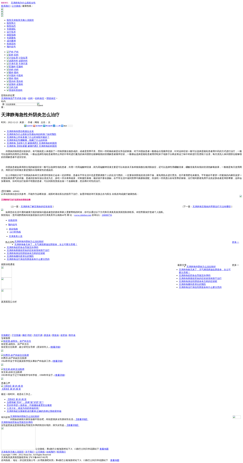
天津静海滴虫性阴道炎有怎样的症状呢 (26, 253)
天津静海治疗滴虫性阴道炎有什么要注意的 (28, 259)
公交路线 (16, 6)
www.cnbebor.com (82, 215)
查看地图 (104, 449)
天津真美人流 (15, 236)
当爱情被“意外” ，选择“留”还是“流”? (25, 402)
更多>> (235, 242)
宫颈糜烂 (5, 335)
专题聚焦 (11, 38)
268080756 (107, 215)
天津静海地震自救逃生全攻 (20, 131)
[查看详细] (55, 347)
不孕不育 (23, 63)
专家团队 (11, 29)
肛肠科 (19, 66)
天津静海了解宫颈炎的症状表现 (36, 206)
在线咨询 (12, 220)
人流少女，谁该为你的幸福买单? (23, 408)
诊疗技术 (11, 32)
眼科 (16, 72)
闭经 (29, 335)
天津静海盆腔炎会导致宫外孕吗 (22, 247)
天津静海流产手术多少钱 (13, 98)
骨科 (16, 78)
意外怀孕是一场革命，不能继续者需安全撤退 (29, 405)
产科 (16, 52)
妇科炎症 (39, 98)
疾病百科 (11, 44)
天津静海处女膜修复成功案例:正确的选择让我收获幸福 (34, 411)
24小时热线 (15, 232)
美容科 (19, 90)
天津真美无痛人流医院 (12, 452)
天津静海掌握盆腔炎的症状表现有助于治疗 (28, 250)
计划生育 (23, 58)
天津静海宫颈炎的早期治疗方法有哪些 (212, 206)
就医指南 (11, 35)
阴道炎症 (51, 98)
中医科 (19, 75)
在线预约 (50, 452)
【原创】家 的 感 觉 (11, 389)
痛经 (24, 335)
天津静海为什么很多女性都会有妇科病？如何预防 (31, 134)
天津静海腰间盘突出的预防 (20, 256)
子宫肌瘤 (16, 335)
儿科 (16, 87)
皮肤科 (19, 84)
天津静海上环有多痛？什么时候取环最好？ (28, 137)
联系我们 (5, 6)
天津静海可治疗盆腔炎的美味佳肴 (16, 200)
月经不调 (37, 335)
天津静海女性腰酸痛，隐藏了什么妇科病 (27, 140)
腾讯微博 (49, 126)
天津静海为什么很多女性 (23, 3)
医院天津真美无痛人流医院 (20, 20)
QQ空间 (30, 126)
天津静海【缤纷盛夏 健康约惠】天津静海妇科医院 (32, 146)
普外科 (19, 81)
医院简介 (11, 23)
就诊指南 (13, 229)
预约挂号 (11, 46)
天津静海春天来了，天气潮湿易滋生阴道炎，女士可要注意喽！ (45, 244)
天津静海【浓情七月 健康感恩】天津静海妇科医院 (32, 143)
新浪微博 (39, 126)
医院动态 (11, 26)
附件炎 (72, 335)
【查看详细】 (81, 419)
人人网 (57, 126)
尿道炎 (47, 335)
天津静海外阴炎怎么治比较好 (29, 241)
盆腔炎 (63, 335)
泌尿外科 (23, 61)
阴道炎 (55, 335)
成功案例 (11, 41)
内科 (16, 69)
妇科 (16, 55)
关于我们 (29, 452)
